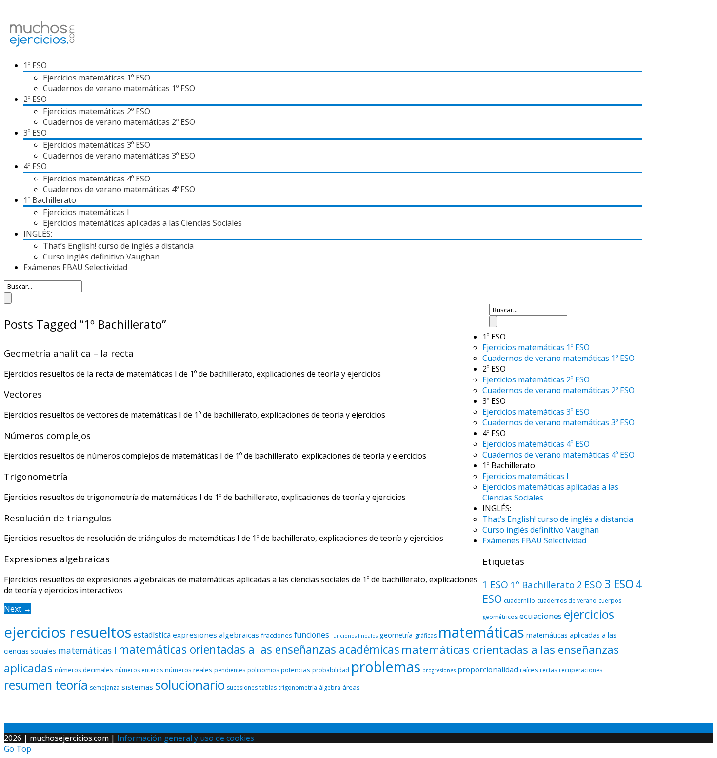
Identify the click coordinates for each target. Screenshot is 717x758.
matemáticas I (87, 650)
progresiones (439, 670)
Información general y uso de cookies (185, 738)
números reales (188, 669)
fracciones (276, 635)
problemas (385, 666)
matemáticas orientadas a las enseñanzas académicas (259, 649)
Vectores (23, 394)
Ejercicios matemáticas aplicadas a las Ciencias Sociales (142, 223)
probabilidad (330, 670)
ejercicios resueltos (67, 632)
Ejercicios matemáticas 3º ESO (96, 145)
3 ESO (619, 584)
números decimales (84, 669)
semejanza (105, 687)
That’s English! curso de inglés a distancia (118, 245)
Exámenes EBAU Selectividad (75, 267)
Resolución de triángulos (57, 518)
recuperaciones (580, 670)
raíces (529, 669)
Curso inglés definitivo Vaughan (101, 256)
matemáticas (481, 632)
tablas (268, 687)
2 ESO (589, 584)
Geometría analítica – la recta (69, 353)
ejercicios (589, 614)
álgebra (329, 687)
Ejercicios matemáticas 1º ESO (96, 77)
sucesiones (242, 687)
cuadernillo (519, 601)
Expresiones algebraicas (57, 559)
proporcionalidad (488, 669)
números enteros (139, 670)
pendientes (229, 670)
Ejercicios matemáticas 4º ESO (96, 178)
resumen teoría (46, 685)
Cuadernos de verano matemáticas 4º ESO (119, 189)
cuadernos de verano (567, 601)
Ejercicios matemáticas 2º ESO (96, 111)
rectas (548, 670)
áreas (351, 687)
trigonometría (298, 687)
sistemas (137, 687)
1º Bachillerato (542, 584)
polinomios (263, 670)
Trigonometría (36, 476)
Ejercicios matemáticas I (86, 212)
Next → (17, 608)
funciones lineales (354, 635)
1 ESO (495, 584)
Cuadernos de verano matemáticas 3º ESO (119, 155)
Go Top (17, 748)
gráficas (426, 635)
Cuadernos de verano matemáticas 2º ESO (119, 122)
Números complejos (47, 435)
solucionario (190, 685)
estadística (152, 634)
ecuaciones (540, 616)
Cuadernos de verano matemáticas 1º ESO (119, 88)
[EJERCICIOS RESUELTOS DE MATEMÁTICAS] (42, 46)
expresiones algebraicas (216, 634)
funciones (311, 634)
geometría (396, 634)
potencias (295, 669)
